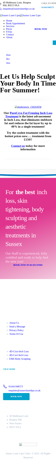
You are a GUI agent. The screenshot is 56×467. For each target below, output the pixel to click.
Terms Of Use (16, 334)
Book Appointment (15, 23)
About (9, 37)
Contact (10, 34)
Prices (9, 29)
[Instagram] (6, 302)
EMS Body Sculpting (19, 359)
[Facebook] (13, 302)
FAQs (9, 31)
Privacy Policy (16, 330)
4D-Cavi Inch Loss (18, 355)
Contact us (18, 145)
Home (9, 20)
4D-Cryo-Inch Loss (19, 351)
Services (10, 26)
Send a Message (17, 326)
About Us (14, 323)
